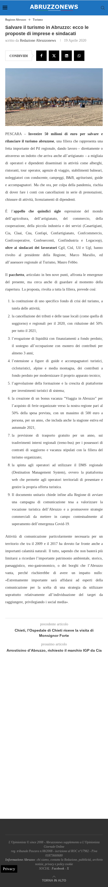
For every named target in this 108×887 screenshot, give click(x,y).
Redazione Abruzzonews (38, 40)
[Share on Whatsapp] (79, 56)
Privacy (9, 869)
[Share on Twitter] (54, 56)
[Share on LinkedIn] (66, 56)
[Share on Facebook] (41, 56)
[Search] (102, 7)
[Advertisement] (54, 741)
